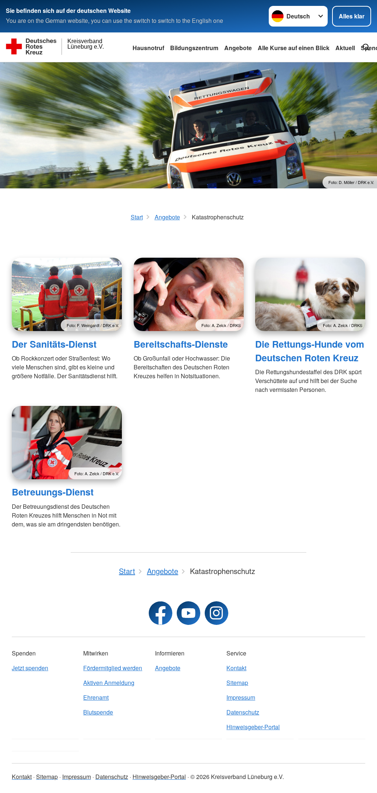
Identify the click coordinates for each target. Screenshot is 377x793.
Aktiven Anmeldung (108, 682)
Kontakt (236, 668)
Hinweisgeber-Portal (253, 727)
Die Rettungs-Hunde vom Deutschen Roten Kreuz (309, 350)
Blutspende (98, 712)
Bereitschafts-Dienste (181, 344)
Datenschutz (242, 712)
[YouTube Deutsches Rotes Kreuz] (188, 613)
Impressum (240, 697)
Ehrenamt (96, 697)
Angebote (238, 48)
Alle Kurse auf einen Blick (294, 48)
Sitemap (237, 682)
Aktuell (345, 48)
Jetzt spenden (30, 668)
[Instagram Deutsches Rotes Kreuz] (216, 613)
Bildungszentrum (194, 48)
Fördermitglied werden (112, 668)
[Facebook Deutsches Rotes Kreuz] (160, 613)
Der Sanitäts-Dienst (54, 344)
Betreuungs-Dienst (53, 491)
